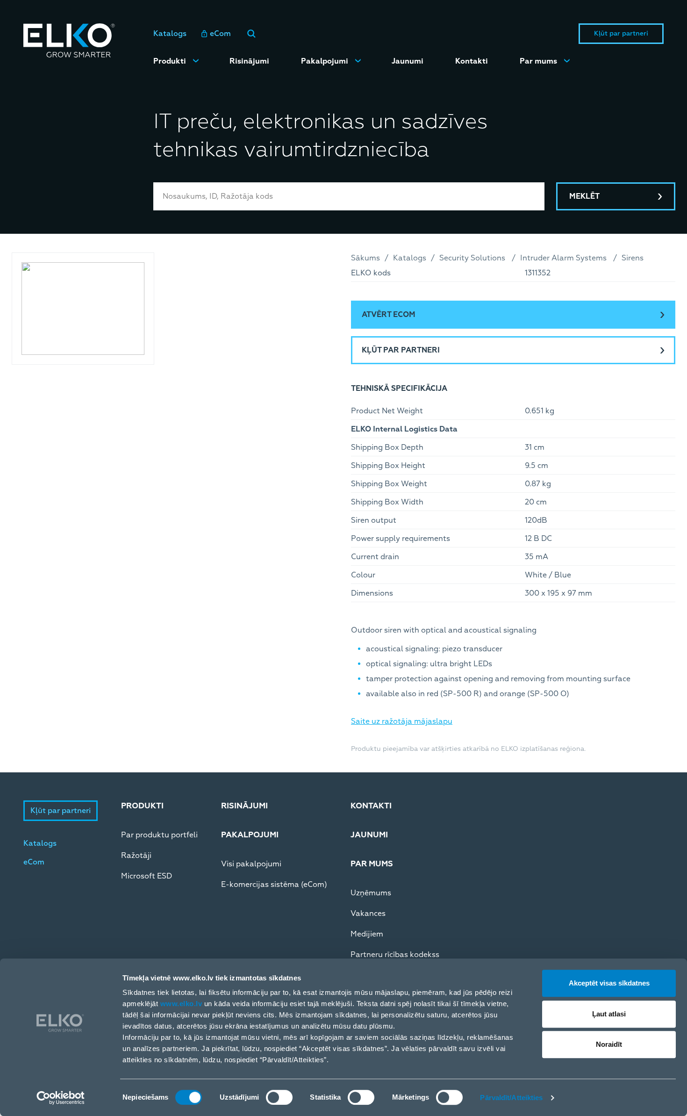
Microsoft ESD (146, 876)
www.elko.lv (181, 1004)
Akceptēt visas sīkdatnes (609, 983)
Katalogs (169, 33)
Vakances (368, 913)
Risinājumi (249, 61)
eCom (220, 33)
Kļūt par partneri (621, 33)
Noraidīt (609, 1044)
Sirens (633, 258)
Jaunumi (407, 61)
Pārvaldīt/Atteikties (511, 1098)
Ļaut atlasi (609, 1014)
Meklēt (584, 196)
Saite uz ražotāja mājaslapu (401, 721)
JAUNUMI (369, 835)
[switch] (279, 1097)
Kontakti (471, 61)
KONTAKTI (371, 806)
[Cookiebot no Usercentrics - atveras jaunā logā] (60, 1098)
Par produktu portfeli (159, 835)
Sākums (365, 258)
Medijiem (367, 934)
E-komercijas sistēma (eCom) (274, 884)
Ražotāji (136, 855)
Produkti (169, 61)
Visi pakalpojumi (251, 864)
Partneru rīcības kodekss (395, 954)
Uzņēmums (371, 893)
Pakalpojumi (324, 61)
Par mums (538, 61)
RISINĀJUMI (244, 806)
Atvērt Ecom (388, 314)
